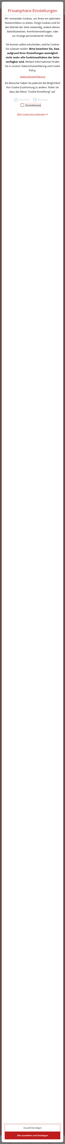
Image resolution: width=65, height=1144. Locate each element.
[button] (33, 114)
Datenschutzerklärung (32, 76)
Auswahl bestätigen (33, 1127)
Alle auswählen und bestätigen (32, 1135)
